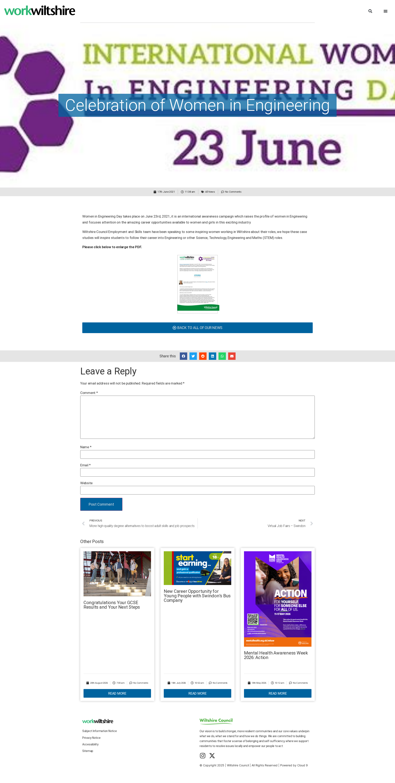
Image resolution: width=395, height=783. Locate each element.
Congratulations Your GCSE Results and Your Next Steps (112, 605)
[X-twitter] (212, 756)
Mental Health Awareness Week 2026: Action (276, 655)
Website (86, 483)
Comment (89, 393)
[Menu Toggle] (385, 11)
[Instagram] (203, 756)
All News (210, 191)
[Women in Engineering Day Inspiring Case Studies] (197, 284)
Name (85, 447)
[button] (370, 11)
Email (85, 465)
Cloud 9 (302, 765)
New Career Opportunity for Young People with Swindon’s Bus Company (197, 596)
